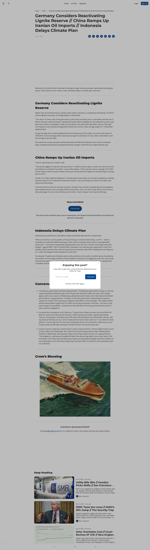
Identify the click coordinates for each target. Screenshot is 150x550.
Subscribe (90, 277)
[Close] (98, 263)
